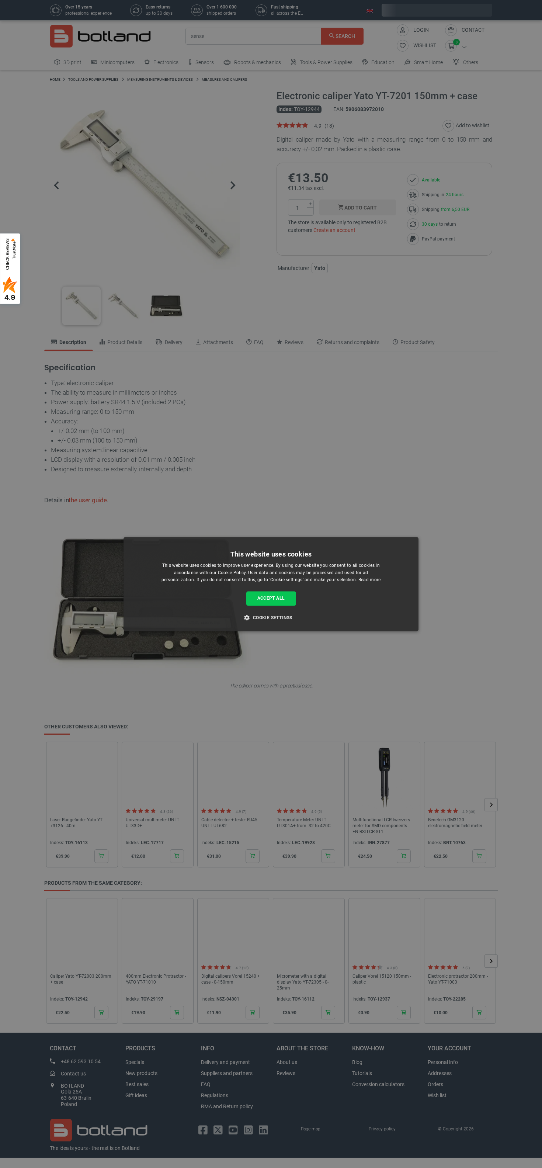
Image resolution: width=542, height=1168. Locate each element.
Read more (369, 580)
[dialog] (271, 584)
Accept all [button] (271, 598)
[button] (271, 617)
